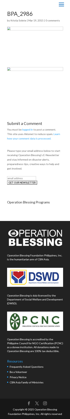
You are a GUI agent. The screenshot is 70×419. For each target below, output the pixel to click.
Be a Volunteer (18, 372)
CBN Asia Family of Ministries (26, 382)
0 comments (53, 20)
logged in (27, 129)
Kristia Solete (18, 20)
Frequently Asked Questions (27, 366)
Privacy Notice (18, 377)
